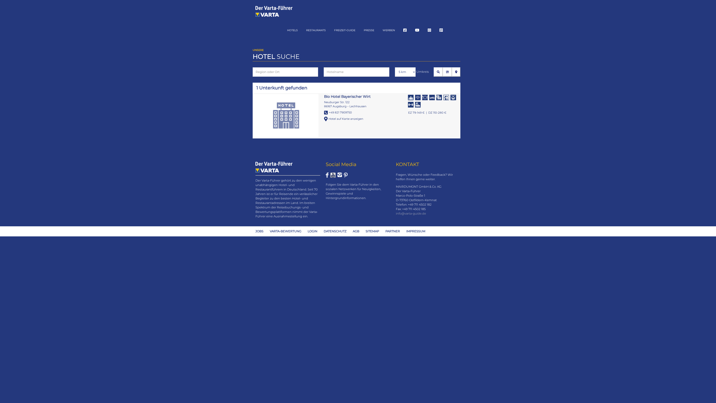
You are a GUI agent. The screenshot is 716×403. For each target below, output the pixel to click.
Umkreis (422, 72)
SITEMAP (372, 231)
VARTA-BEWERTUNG (285, 231)
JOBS (259, 231)
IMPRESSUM (415, 231)
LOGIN (312, 231)
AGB (356, 231)
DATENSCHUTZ (335, 231)
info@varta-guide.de (411, 213)
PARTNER (392, 231)
